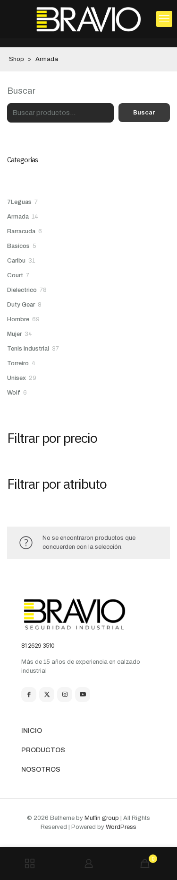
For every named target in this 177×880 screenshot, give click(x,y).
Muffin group (101, 818)
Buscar (21, 91)
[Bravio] (88, 19)
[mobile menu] (164, 19)
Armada (46, 59)
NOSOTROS (40, 769)
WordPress (121, 827)
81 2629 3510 (37, 645)
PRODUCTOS (43, 750)
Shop (16, 59)
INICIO (31, 730)
